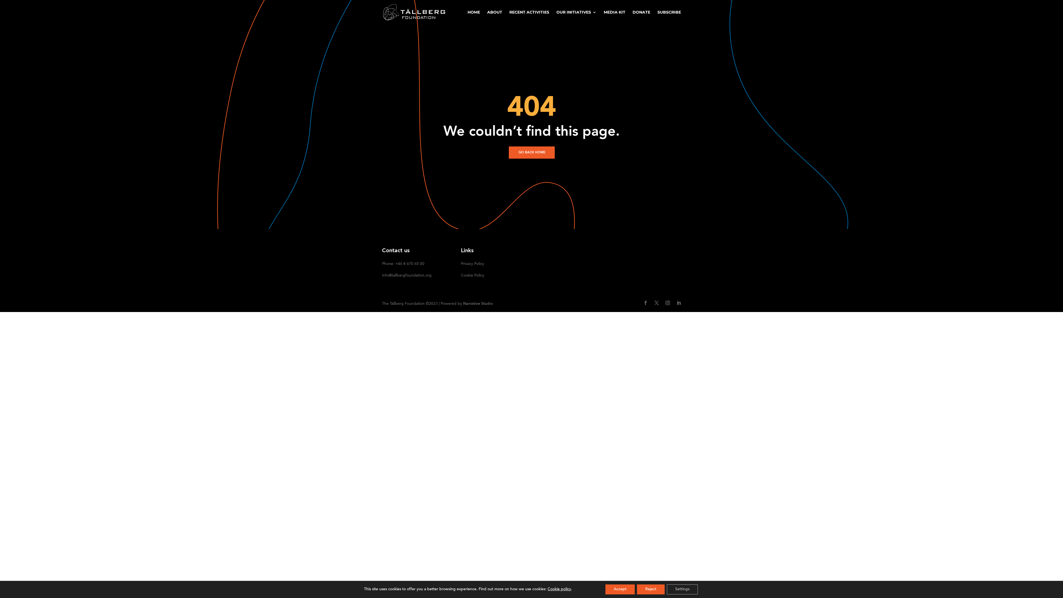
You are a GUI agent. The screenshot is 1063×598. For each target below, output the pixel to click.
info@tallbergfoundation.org (407, 276)
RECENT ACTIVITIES (529, 12)
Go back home (531, 152)
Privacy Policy (472, 264)
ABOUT (494, 12)
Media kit (614, 12)
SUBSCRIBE (669, 12)
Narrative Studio (478, 304)
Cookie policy (559, 589)
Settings (682, 589)
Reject (650, 589)
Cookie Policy (472, 276)
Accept (620, 589)
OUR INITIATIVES (573, 12)
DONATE (641, 12)
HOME (474, 12)
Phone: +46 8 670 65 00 (403, 264)
